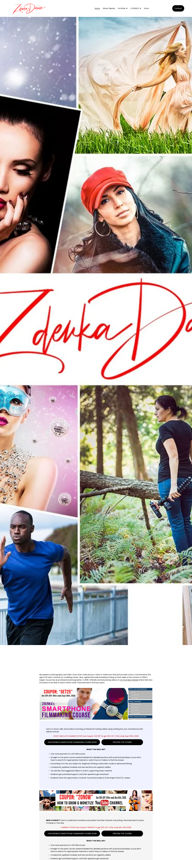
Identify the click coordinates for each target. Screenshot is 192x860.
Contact (178, 8)
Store (146, 8)
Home (97, 8)
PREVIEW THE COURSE (122, 742)
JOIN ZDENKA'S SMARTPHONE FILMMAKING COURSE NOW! (72, 742)
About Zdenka (109, 8)
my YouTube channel (129, 680)
